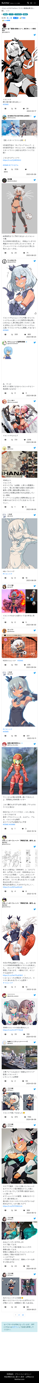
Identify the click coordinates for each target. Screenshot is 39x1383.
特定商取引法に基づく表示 (14, 1377)
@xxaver (10, 516)
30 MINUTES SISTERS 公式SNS (18, 116)
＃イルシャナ (8, 983)
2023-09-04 (31, 667)
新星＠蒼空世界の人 (14, 743)
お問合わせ (30, 1377)
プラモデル (18, 14)
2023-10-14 (31, 831)
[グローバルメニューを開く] (34, 3)
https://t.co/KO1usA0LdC (12, 887)
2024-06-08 (31, 1119)
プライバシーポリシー (23, 1374)
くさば (9, 514)
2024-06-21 (31, 1309)
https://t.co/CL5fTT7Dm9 (13, 1030)
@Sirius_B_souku (12, 745)
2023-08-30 (31, 625)
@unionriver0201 (12, 343)
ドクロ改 (10, 1088)
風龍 (8, 447)
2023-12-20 (31, 989)
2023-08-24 (31, 337)
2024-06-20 (31, 1269)
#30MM (12, 824)
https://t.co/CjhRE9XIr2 (12, 160)
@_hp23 (10, 587)
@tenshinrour (6, 844)
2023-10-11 (31, 738)
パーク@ (10, 585)
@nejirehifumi (11, 262)
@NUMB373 (6, 32)
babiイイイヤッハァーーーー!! (17, 1041)
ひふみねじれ (11, 260)
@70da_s (10, 1090)
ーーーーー (11, 994)
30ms (5, 14)
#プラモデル (13, 165)
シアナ (11, 14)
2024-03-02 (31, 1037)
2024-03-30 (31, 1083)
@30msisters (11, 118)
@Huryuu (10, 449)
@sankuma (10, 631)
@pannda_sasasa (12, 996)
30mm (25, 14)
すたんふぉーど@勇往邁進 (16, 342)
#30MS (6, 104)
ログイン (15, 1327)
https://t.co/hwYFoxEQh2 (13, 975)
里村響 (9, 179)
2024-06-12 (31, 1213)
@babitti (10, 1043)
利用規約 (10, 1374)
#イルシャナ (7, 574)
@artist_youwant (12, 402)
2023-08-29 (31, 509)
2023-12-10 (31, 894)
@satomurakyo (12, 181)
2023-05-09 (31, 174)
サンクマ (10, 629)
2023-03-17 (31, 111)
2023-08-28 (31, 395)
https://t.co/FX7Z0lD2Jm (12, 1206)
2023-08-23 (31, 255)
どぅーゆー (11, 400)
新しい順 (9, 18)
